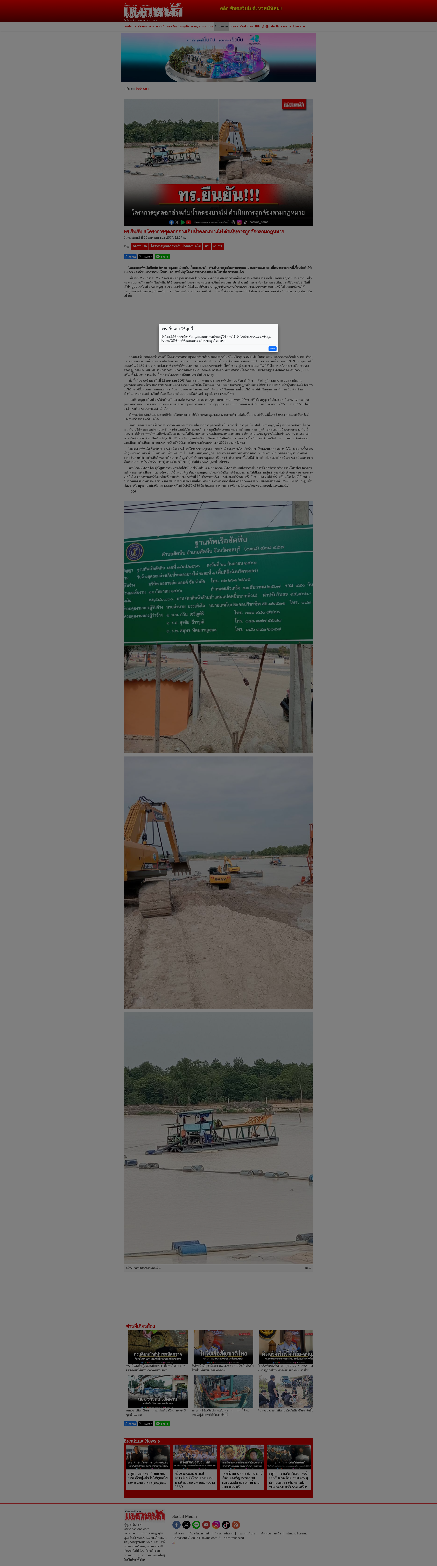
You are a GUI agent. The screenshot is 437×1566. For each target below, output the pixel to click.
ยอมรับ (272, 348)
